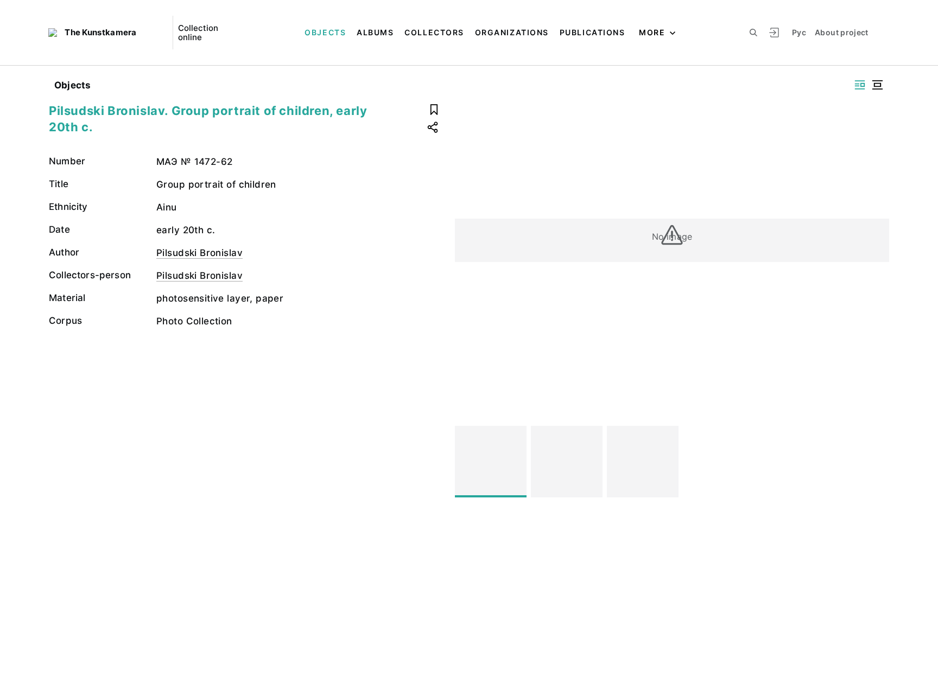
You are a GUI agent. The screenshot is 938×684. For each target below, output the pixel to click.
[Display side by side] (860, 85)
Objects (325, 32)
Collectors (434, 32)
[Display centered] (877, 85)
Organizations (512, 32)
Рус (799, 32)
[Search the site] (753, 32)
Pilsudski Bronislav (199, 252)
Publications (592, 32)
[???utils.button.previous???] (468, 461)
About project (842, 32)
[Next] (876, 461)
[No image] (491, 461)
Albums (375, 32)
